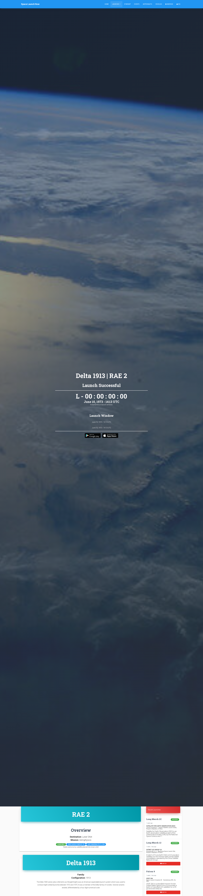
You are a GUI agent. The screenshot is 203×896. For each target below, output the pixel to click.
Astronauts (147, 4)
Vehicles (158, 4)
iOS (179, 4)
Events (136, 4)
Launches (116, 4)
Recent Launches (154, 810)
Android (170, 4)
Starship (127, 4)
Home (107, 4)
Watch (164, 863)
